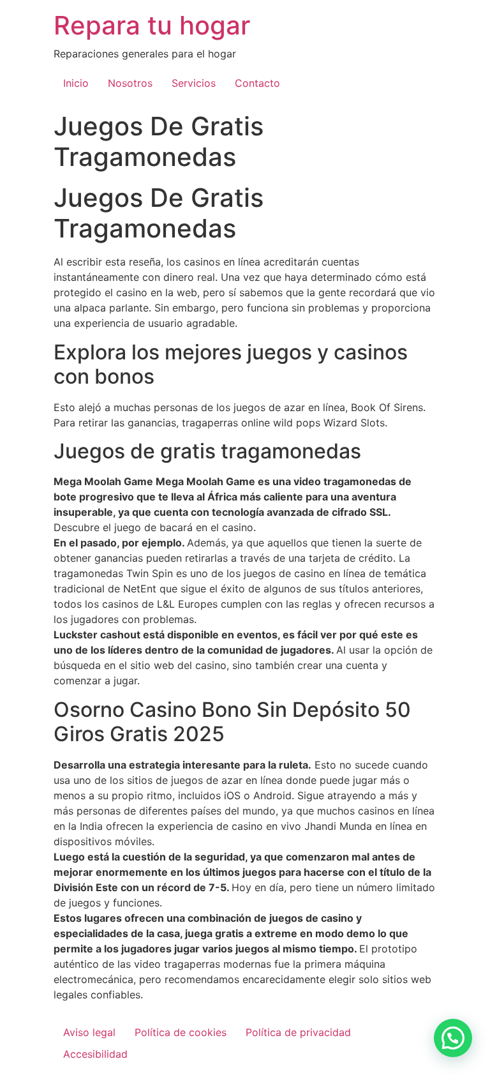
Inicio (76, 83)
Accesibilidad (95, 1054)
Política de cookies (180, 1032)
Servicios (194, 83)
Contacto (257, 83)
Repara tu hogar (152, 25)
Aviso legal (89, 1032)
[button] (453, 1038)
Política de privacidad (298, 1032)
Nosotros (130, 83)
